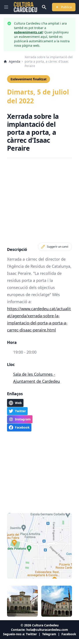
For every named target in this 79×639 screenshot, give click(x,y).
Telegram (49, 634)
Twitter (31, 634)
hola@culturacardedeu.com (47, 629)
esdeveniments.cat (28, 32)
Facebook (68, 634)
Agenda (14, 61)
